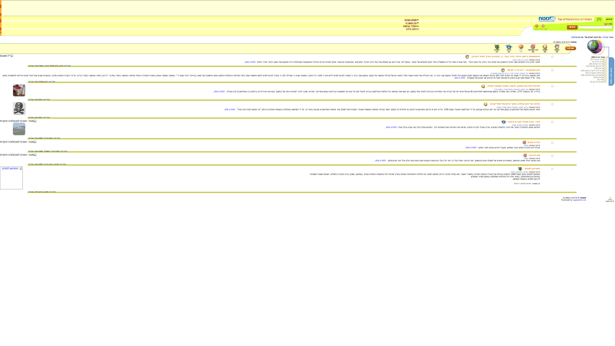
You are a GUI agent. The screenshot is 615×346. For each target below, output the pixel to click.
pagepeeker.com (579, 200)
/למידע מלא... (249, 62)
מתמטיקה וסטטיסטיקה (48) (592, 75)
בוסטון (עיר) (498, 89)
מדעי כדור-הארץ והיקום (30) (592, 71)
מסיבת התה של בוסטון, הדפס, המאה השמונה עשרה (514, 86)
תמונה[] (544, 51)
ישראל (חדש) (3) (597, 82)
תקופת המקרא (522, 125)
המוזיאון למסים (532, 168)
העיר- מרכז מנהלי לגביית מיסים (524, 121)
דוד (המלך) (524, 73)
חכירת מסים (534, 142)
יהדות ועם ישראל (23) (595, 66)
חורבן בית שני (523, 60)
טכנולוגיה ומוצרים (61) (595, 73)
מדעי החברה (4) (597, 59)
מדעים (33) (599, 68)
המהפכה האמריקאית (512, 89)
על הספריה (411, 23)
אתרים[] (497, 51)
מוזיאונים (519, 172)
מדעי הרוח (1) (598, 62)
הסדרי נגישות (410, 26)
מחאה (498, 107)
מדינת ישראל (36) (596, 64)
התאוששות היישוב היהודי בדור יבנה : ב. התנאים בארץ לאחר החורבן (506, 56)
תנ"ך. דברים (509, 73)
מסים (515, 60)
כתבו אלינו (411, 29)
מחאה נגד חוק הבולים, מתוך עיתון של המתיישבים (515, 104)
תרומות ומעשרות (497, 73)
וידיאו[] (509, 51)
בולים (526, 107)
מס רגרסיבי (534, 155)
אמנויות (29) (599, 77)
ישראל (525, 172)
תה (527, 89)
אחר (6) (600, 79)
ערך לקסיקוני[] (533, 51)
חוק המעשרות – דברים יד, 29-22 (523, 70)
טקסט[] (556, 51)
